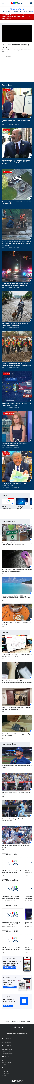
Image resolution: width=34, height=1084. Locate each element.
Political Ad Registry (7, 1053)
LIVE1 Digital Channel (20, 507)
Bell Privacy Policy (7, 1049)
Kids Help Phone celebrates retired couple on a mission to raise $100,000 (17, 655)
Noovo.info (5, 1071)
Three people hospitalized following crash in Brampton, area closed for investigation (16, 284)
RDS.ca (4, 1075)
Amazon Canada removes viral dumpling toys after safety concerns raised (17, 570)
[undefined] (12, 866)
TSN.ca (4, 1064)
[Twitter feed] (12, 1027)
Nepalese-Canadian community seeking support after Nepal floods (15, 324)
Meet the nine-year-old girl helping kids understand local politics (14, 444)
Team (28, 1021)
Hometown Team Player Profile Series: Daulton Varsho (14, 819)
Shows (8, 11)
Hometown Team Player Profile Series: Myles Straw (16, 793)
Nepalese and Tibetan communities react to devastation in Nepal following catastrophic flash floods (16, 243)
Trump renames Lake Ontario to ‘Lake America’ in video (14, 484)
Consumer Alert (17, 11)
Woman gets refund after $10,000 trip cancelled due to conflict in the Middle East (16, 597)
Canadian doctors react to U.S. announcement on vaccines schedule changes (17, 681)
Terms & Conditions (7, 1051)
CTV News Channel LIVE (6, 507)
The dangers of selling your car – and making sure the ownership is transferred (17, 543)
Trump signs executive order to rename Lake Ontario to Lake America (16, 121)
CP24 (3, 1060)
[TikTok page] (15, 1027)
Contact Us (15, 1021)
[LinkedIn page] (22, 1027)
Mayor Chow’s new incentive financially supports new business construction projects (16, 364)
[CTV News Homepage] (17, 3)
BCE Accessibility (6, 1042)
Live (3, 11)
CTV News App (6, 1021)
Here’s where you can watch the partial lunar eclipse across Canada (16, 404)
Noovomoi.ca (5, 1073)
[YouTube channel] (19, 1027)
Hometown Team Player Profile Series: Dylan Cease (16, 846)
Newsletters (22, 1021)
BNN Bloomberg (6, 1062)
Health (25, 11)
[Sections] (3, 3)
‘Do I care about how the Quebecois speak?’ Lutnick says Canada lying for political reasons (16, 161)
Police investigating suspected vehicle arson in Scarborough (16, 202)
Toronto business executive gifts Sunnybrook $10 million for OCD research (16, 708)
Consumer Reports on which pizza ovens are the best (16, 623)
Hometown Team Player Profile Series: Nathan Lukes (17, 766)
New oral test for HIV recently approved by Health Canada (16, 735)
